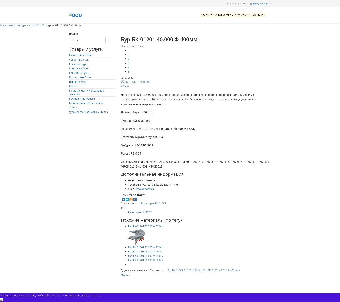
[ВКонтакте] (123, 199)
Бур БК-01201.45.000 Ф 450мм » (221, 270)
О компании (243, 15)
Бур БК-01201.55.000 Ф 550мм (145, 255)
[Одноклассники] (131, 199)
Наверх (125, 274)
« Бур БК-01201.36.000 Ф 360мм (184, 270)
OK (1, 299)
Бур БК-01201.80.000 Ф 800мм (145, 226)
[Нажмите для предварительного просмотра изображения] (196, 84)
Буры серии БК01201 (140, 212)
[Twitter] (127, 199)
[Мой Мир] (135, 199)
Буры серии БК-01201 (33, 25)
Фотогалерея (222, 15)
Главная (206, 15)
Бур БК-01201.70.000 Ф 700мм (145, 247)
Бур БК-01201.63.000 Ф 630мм (145, 251)
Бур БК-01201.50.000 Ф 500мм (145, 260)
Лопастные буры (10, 25)
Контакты (259, 15)
